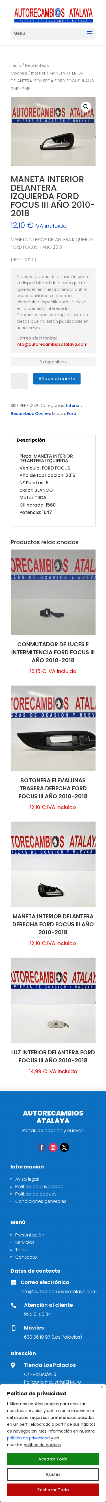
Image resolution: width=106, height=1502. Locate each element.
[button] (86, 107)
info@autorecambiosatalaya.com (51, 344)
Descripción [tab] (31, 440)
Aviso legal (27, 1179)
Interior (38, 73)
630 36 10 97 (37, 1337)
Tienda (23, 1249)
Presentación (29, 1235)
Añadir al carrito (56, 378)
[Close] (102, 1387)
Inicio (16, 65)
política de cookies (42, 1445)
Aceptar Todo (53, 1459)
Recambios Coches (31, 413)
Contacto (26, 1257)
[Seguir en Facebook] (41, 1147)
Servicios (24, 1242)
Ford (71, 413)
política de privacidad (28, 1438)
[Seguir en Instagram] (53, 1147)
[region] (53, 1443)
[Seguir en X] (64, 1147)
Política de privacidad (39, 1186)
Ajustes (53, 1474)
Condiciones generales (40, 1201)
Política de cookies (36, 1194)
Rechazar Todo (53, 1490)
